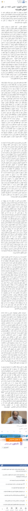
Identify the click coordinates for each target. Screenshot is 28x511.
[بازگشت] (26, 2)
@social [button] (20, 2)
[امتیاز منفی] (20, 431)
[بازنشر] (8, 431)
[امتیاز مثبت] (26, 431)
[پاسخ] (14, 431)
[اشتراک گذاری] (2, 431)
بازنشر (25, 429)
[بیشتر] (2, 509)
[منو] (4, 2)
